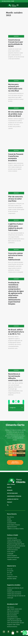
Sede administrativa (12, 617)
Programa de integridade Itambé (15, 544)
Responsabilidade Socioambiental (16, 546)
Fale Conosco (10, 607)
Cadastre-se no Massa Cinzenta (15, 528)
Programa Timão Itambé (13, 624)
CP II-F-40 (9, 574)
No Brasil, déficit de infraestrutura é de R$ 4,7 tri (16, 332)
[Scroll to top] (13, 633)
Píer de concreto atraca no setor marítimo (15, 199)
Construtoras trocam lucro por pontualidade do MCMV (15, 43)
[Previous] (9, 402)
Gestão (9, 487)
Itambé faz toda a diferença (14, 542)
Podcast (9, 502)
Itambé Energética (12, 555)
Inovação (9, 490)
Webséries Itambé (12, 538)
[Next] (23, 402)
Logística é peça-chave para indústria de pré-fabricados (15, 227)
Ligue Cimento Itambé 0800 (14, 609)
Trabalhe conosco (12, 559)
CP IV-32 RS (10, 571)
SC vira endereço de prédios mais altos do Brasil (15, 114)
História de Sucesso (12, 549)
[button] (17, 6)
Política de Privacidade (13, 557)
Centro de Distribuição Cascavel (15, 622)
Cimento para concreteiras (14, 594)
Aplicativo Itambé (11, 578)
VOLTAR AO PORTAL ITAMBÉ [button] (8, 1)
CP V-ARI (9, 572)
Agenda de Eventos (12, 499)
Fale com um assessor (13, 613)
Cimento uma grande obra (14, 540)
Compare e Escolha (12, 576)
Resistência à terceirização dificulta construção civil (15, 377)
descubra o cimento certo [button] (15, 462)
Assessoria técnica (12, 626)
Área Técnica (11, 484)
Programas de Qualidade (13, 548)
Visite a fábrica (11, 551)
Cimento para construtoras (14, 592)
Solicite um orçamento (13, 611)
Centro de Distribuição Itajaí (14, 620)
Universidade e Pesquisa (14, 496)
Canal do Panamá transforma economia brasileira (15, 157)
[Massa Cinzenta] (11, 5)
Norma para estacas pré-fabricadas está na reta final (15, 87)
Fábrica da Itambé (12, 615)
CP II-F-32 (9, 569)
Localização (10, 553)
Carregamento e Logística (14, 619)
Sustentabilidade (12, 493)
